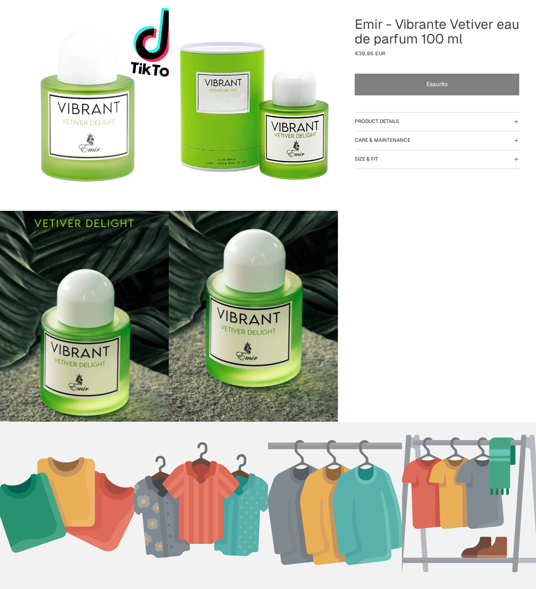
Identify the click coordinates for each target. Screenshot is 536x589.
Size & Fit (366, 159)
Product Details (377, 121)
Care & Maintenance (382, 140)
